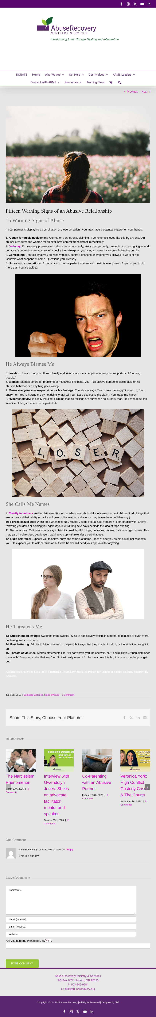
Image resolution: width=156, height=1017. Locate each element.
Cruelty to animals (21, 513)
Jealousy (14, 246)
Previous (132, 91)
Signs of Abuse (52, 695)
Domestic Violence (33, 695)
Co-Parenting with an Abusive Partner (96, 782)
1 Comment (68, 695)
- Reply (69, 849)
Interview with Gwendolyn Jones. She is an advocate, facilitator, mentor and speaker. (56, 795)
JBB (117, 1002)
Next (144, 91)
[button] (119, 82)
